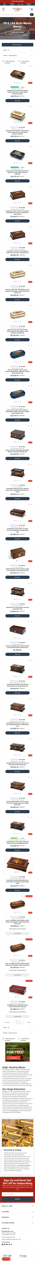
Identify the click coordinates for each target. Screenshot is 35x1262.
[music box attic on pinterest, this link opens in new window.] (9, 1244)
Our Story (4, 4)
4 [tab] (20, 82)
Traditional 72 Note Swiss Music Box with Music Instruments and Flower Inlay (17, 881)
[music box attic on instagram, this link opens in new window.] (4, 1244)
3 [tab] (18, 82)
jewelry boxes (15, 1110)
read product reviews (17, 32)
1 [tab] (14, 82)
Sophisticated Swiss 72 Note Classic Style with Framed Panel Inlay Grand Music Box (17, 803)
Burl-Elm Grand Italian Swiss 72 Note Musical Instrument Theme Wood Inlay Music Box (17, 921)
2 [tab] (16, 82)
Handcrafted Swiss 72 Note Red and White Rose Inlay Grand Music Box (17, 685)
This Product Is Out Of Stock (17, 929)
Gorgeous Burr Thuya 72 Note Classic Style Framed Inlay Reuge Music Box (17, 569)
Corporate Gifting (28, 4)
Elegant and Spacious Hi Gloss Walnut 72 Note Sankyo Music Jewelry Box (17, 646)
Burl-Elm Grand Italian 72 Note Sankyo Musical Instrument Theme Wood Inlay (17, 964)
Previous (7, 1022)
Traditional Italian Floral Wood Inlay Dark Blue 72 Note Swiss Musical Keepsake (17, 172)
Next (29, 1022)
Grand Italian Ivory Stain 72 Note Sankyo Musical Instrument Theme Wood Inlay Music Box (17, 331)
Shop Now (17, 100)
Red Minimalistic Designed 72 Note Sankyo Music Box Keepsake (17, 1005)
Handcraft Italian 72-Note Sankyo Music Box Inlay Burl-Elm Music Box (17, 251)
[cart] (31, 9)
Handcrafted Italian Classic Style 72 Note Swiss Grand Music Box (17, 763)
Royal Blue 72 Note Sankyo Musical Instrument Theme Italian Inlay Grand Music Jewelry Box (17, 411)
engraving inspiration (25, 1165)
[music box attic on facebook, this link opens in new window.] (2, 1244)
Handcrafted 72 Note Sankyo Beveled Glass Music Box (17, 608)
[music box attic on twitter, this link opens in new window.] (11, 1244)
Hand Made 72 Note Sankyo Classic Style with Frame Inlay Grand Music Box (17, 530)
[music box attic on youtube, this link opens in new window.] (7, 1244)
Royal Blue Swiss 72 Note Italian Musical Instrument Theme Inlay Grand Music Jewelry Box (17, 371)
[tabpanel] (17, 74)
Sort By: (5, 55)
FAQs (19, 4)
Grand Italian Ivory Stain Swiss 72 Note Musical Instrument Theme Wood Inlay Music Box (18, 291)
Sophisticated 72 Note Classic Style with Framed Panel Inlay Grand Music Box (17, 724)
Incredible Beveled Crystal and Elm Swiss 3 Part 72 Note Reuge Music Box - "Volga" (17, 490)
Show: (5, 50)
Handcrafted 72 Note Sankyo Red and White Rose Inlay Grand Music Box (17, 842)
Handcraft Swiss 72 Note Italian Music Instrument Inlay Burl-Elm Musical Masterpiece (17, 212)
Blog (22, 4)
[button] (17, 44)
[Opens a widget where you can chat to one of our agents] (6, 1259)
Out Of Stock (17, 933)
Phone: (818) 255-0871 (8, 1237)
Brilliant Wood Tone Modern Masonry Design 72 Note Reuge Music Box (17, 450)
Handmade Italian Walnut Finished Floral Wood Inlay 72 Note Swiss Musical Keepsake (17, 92)
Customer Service (12, 4)
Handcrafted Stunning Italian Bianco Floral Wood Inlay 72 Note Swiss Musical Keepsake (17, 132)
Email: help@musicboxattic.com (11, 1239)
